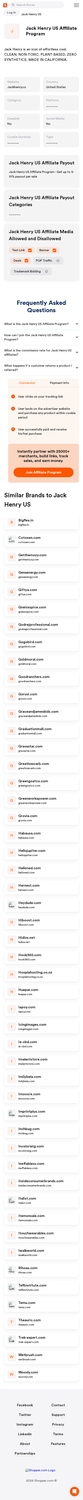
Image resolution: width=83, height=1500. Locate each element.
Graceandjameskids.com (38, 711)
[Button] (13, 4)
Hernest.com (29, 885)
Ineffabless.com (31, 1163)
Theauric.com (29, 1320)
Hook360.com (29, 955)
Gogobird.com (30, 642)
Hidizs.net (26, 937)
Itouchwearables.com (36, 1233)
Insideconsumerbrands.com (41, 1181)
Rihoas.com (27, 1268)
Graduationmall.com (35, 729)
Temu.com (26, 1302)
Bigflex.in (25, 520)
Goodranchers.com (34, 677)
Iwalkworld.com (31, 1250)
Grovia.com (27, 816)
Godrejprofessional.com (38, 624)
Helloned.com (29, 868)
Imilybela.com (29, 1076)
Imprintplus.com (31, 1111)
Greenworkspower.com (37, 798)
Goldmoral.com (30, 659)
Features (58, 1444)
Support (58, 1415)
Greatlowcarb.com (33, 763)
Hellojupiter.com (31, 850)
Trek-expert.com (31, 1337)
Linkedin (25, 1434)
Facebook (25, 1405)
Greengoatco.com (33, 781)
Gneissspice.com (32, 607)
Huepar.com (28, 989)
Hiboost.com (29, 920)
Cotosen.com (29, 537)
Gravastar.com (30, 746)
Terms (58, 1434)
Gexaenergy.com (32, 572)
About (25, 1444)
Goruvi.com (27, 694)
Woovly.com (28, 1372)
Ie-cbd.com (27, 1042)
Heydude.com (29, 903)
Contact (58, 1405)
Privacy (58, 1424)
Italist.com (27, 1198)
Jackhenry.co (16, 87)
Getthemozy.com (32, 555)
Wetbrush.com (30, 1355)
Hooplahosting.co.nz (35, 972)
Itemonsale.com (31, 1216)
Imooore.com (29, 1094)
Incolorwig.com (31, 1146)
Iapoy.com (26, 1007)
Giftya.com (27, 590)
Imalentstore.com (32, 1059)
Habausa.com (29, 833)
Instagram (25, 1424)
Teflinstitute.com (32, 1285)
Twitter (25, 1415)
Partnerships (25, 1453)
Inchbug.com (29, 1129)
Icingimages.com (32, 1024)
